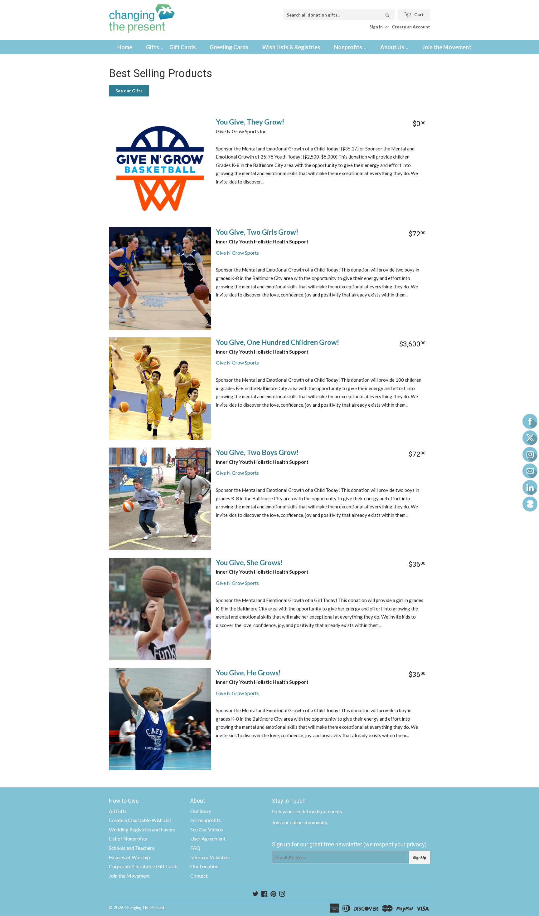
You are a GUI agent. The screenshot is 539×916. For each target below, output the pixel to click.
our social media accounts (314, 811)
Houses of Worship (129, 857)
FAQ (195, 848)
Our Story (200, 811)
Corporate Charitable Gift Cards (143, 866)
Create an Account (411, 26)
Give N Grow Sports (237, 253)
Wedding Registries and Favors (142, 829)
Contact (199, 876)
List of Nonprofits (128, 838)
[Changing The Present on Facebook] (264, 894)
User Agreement (208, 838)
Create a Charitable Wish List (140, 820)
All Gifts (118, 811)
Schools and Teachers (131, 848)
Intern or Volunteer (210, 857)
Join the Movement (129, 876)
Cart (418, 14)
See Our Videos (206, 829)
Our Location (204, 866)
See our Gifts (129, 90)
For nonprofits (205, 820)
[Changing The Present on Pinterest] (273, 894)
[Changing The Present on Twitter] (255, 894)
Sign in (376, 26)
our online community (304, 822)
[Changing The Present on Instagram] (282, 894)
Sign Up (419, 857)
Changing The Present (144, 907)
